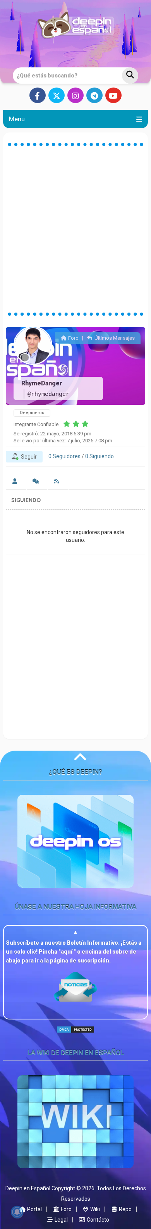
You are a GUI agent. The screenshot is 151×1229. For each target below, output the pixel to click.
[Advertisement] (75, 229)
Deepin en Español (27, 1188)
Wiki (94, 1209)
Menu (17, 119)
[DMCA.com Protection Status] (75, 1036)
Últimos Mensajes (113, 338)
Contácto (97, 1220)
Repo (125, 1209)
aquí (67, 952)
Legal (60, 1220)
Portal (34, 1209)
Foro (73, 338)
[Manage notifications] (17, 1212)
